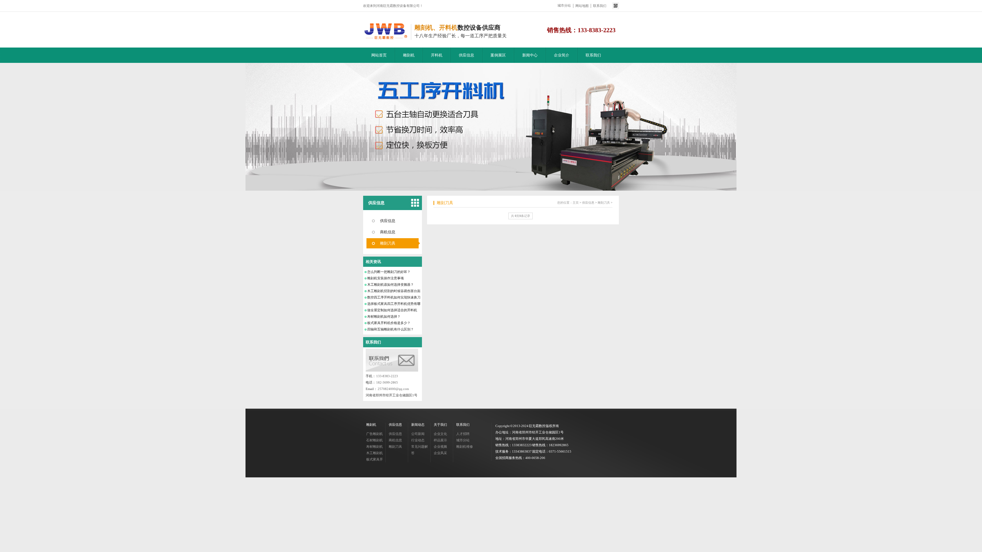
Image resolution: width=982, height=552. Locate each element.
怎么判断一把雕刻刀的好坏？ (388, 272)
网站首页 (379, 55)
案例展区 (498, 55)
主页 (576, 202)
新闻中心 (530, 55)
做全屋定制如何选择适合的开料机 (392, 310)
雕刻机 (409, 55)
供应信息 (466, 55)
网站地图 (582, 6)
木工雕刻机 (374, 453)
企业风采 (440, 453)
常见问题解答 (419, 450)
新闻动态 (418, 425)
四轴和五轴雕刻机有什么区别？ (390, 329)
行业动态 (418, 440)
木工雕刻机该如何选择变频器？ (390, 284)
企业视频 (440, 446)
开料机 (436, 55)
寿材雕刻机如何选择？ (383, 316)
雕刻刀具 (387, 243)
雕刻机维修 (464, 446)
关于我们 (440, 425)
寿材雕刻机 (374, 446)
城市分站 (564, 5)
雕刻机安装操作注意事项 (385, 278)
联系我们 (599, 6)
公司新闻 (418, 434)
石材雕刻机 (374, 440)
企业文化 (440, 434)
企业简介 (561, 55)
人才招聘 (463, 434)
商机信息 (387, 232)
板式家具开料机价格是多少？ (388, 323)
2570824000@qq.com (393, 389)
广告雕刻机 (374, 434)
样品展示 (440, 440)
